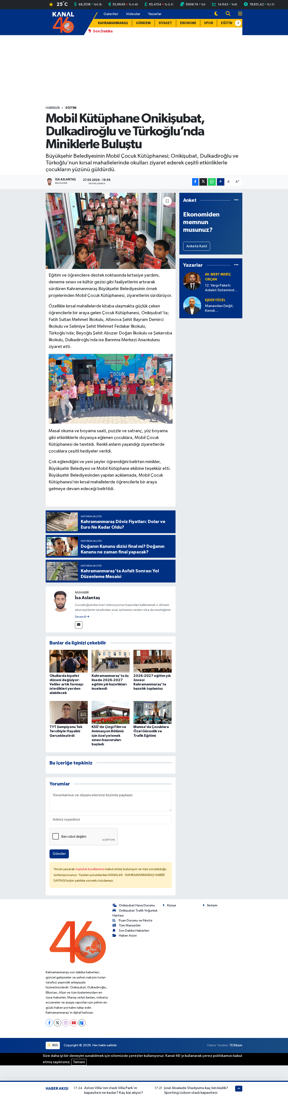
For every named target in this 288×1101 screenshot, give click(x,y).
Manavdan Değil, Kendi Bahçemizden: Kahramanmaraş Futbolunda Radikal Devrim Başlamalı (221, 308)
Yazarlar (155, 14)
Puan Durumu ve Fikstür (136, 920)
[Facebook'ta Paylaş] (195, 182)
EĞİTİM (227, 23)
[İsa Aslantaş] (60, 601)
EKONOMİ (188, 23)
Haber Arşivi (128, 935)
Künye (171, 905)
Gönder (59, 854)
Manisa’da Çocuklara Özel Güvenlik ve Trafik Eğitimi (151, 731)
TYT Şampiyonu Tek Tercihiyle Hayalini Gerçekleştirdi (66, 731)
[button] (238, 23)
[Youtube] (73, 1022)
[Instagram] (65, 1022)
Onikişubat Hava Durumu (137, 905)
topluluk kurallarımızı (90, 869)
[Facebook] (49, 1022)
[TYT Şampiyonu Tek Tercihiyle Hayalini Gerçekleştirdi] (69, 712)
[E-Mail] (78, 625)
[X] (57, 1022)
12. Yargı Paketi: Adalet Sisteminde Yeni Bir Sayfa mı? (220, 288)
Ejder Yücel (215, 300)
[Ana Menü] (238, 14)
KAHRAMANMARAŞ (113, 23)
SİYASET (165, 23)
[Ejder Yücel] (192, 305)
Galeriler (111, 14)
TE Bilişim (235, 1045)
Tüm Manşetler (130, 925)
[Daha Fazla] (220, 182)
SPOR (208, 23)
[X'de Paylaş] (203, 182)
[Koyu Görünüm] (216, 14)
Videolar (133, 14)
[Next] (82, 1022)
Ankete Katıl (196, 246)
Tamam (79, 1062)
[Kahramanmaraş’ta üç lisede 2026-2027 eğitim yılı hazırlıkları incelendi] (111, 661)
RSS (55, 1045)
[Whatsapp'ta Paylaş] (212, 182)
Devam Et (81, 617)
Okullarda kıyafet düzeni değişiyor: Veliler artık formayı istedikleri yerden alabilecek (66, 684)
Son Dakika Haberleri (134, 930)
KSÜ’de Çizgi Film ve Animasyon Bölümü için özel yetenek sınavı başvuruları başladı (109, 735)
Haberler (53, 107)
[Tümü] (236, 200)
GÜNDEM (143, 23)
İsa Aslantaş (87, 598)
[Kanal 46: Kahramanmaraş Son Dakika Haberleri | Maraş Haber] (63, 22)
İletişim (212, 905)
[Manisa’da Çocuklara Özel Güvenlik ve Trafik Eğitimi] (152, 712)
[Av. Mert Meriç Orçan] (192, 281)
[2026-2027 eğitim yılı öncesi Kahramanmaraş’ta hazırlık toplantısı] (152, 661)
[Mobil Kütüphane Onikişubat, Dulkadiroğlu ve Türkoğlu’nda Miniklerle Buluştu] (111, 231)
